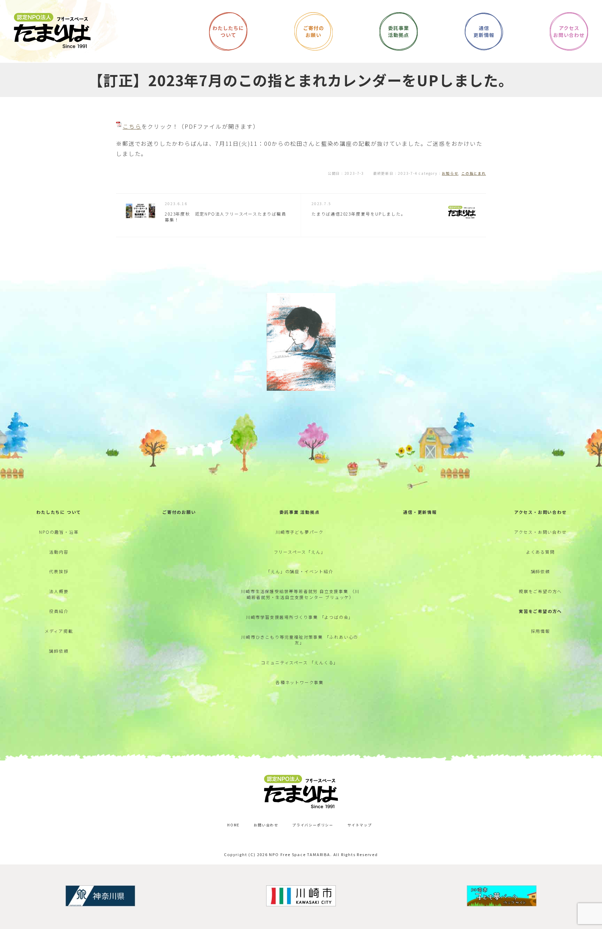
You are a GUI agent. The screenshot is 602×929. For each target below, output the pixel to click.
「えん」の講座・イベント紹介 (299, 571)
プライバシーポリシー (312, 824)
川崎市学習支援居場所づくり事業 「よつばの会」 (299, 617)
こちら (132, 126)
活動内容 (58, 552)
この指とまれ (473, 173)
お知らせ (450, 173)
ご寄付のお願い (179, 512)
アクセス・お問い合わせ (540, 512)
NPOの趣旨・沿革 (58, 532)
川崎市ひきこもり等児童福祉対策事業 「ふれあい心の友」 (299, 640)
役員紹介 (58, 611)
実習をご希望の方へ (540, 611)
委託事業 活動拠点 (299, 512)
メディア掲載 (59, 631)
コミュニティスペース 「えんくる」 (300, 662)
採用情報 (540, 631)
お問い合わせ (266, 824)
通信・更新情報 (420, 512)
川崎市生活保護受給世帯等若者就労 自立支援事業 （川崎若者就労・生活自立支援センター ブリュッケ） (300, 594)
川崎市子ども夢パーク (300, 532)
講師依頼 (58, 651)
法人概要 (58, 591)
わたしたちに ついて (58, 512)
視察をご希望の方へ (540, 591)
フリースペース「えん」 (300, 552)
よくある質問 (540, 552)
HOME (233, 824)
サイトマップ (359, 824)
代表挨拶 (58, 571)
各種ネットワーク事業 (300, 682)
